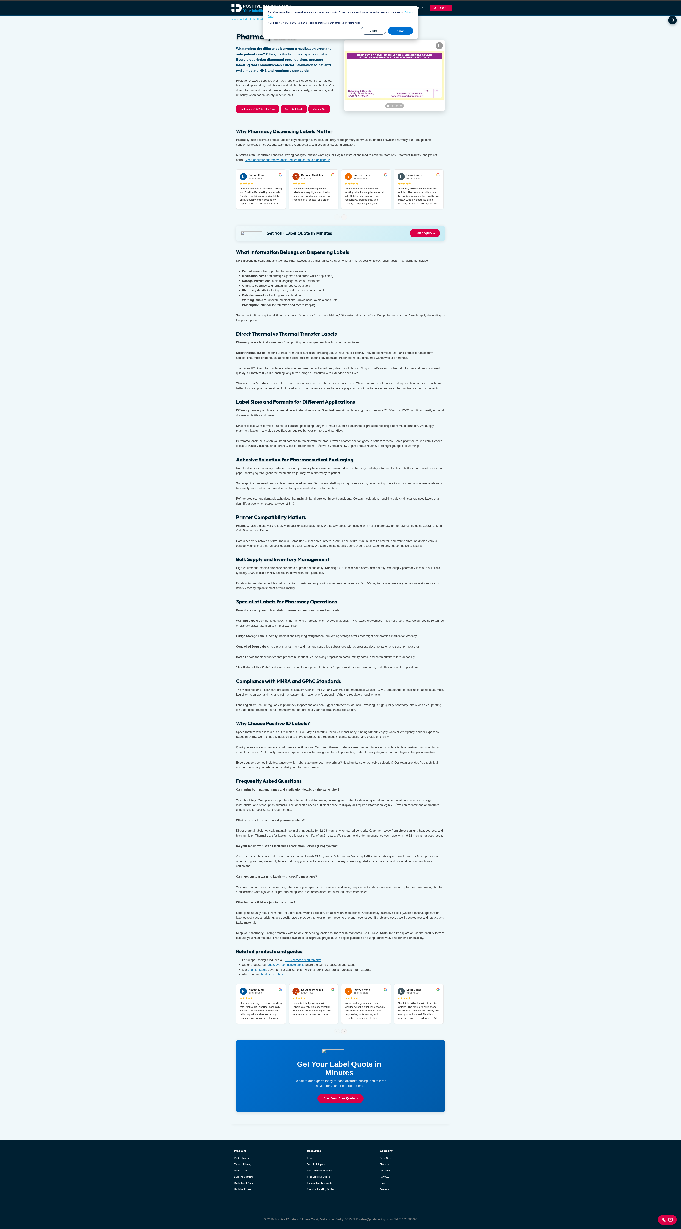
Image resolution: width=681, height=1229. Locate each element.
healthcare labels (272, 974)
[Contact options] (667, 1220)
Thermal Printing (242, 1164)
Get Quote (439, 8)
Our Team (385, 1170)
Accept (400, 30)
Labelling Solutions (243, 1176)
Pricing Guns (240, 1170)
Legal (382, 1183)
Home (233, 19)
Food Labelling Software (319, 1170)
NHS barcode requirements (303, 960)
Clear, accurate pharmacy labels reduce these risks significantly (287, 160)
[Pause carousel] (439, 45)
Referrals (384, 1189)
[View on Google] (280, 175)
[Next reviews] (344, 217)
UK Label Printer (242, 1189)
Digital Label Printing (244, 1183)
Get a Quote (386, 1158)
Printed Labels (247, 19)
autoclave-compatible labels (286, 964)
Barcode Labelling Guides (320, 1183)
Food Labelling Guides (318, 1176)
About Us (384, 1164)
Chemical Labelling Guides (320, 1189)
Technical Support (316, 1164)
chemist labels (257, 969)
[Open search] (672, 20)
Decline (373, 30)
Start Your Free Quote (339, 1098)
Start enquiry (424, 233)
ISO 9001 (384, 1176)
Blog (309, 1158)
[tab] (388, 106)
